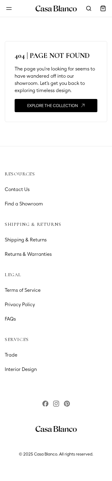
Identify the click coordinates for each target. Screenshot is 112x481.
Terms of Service (23, 290)
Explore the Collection (52, 105)
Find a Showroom (24, 204)
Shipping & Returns (26, 240)
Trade (11, 355)
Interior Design (21, 369)
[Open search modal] (88, 8)
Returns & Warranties (28, 254)
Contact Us (17, 189)
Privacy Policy (20, 304)
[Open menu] (9, 8)
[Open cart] (103, 8)
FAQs (10, 319)
